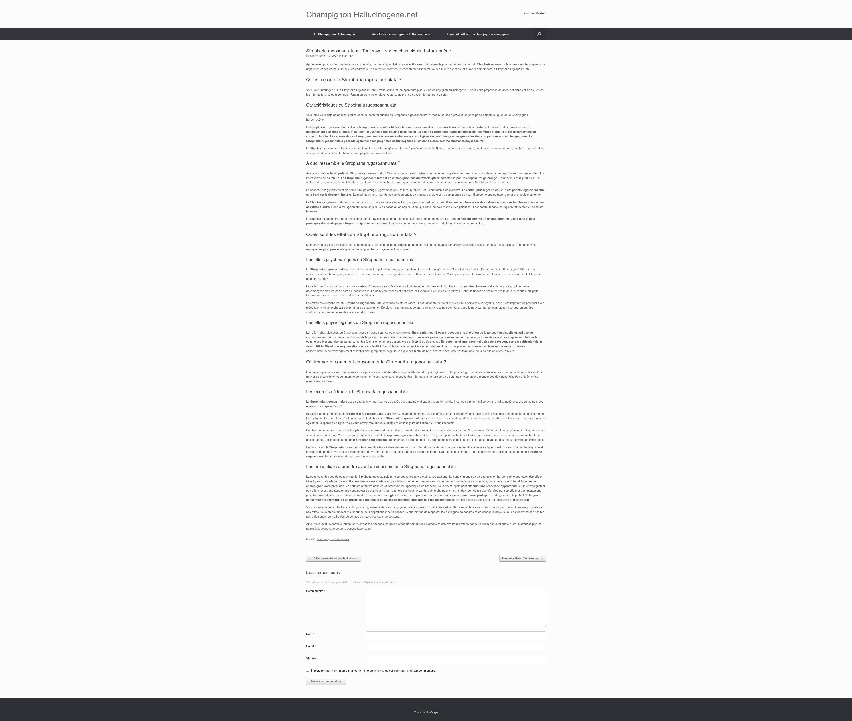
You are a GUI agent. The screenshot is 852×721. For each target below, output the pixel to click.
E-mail (311, 646)
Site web (311, 658)
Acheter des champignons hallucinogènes (401, 34)
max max (347, 55)
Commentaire (315, 591)
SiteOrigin (432, 712)
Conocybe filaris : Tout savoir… (522, 558)
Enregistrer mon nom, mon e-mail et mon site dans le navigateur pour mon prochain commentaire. (373, 670)
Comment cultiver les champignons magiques (477, 34)
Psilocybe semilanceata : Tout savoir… (333, 558)
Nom (310, 634)
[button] (539, 34)
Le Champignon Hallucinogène (335, 34)
